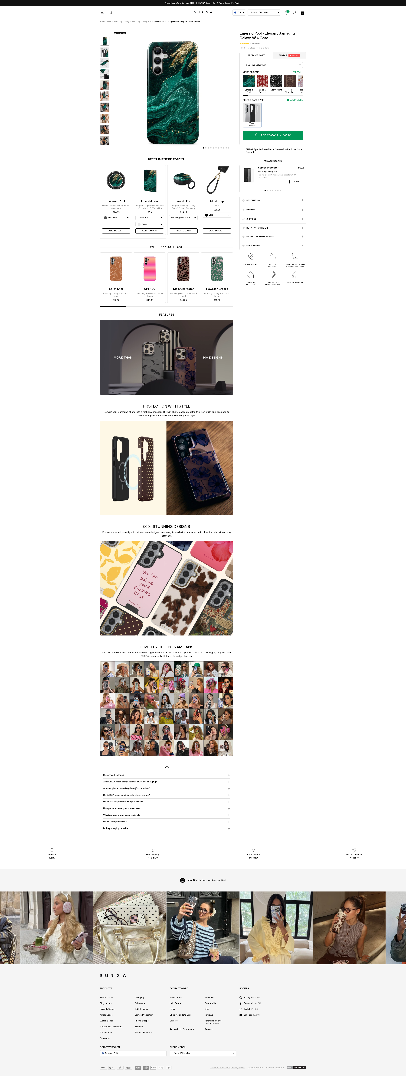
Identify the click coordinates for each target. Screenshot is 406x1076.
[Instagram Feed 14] (130, 928)
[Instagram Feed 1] (203, 928)
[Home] (203, 12)
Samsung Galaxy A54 (141, 22)
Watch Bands (106, 1021)
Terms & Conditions (220, 1068)
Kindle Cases (106, 1015)
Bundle (289, 55)
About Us (209, 997)
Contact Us (210, 1003)
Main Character (183, 289)
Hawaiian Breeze (217, 289)
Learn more (296, 100)
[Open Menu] (102, 12)
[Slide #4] (213, 148)
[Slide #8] (223, 148)
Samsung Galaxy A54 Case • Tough (116, 295)
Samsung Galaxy (121, 22)
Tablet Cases (141, 1009)
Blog (207, 1009)
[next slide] (104, 149)
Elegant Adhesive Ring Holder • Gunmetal (116, 207)
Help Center (176, 1003)
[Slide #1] (205, 148)
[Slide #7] (221, 148)
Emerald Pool (116, 201)
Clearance (105, 1038)
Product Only (256, 55)
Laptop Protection (144, 1015)
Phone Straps (142, 1021)
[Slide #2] (208, 148)
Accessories (106, 1032)
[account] (294, 12)
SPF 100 (149, 289)
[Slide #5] (216, 148)
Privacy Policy (238, 1068)
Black (217, 206)
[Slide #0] (203, 148)
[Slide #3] (211, 148)
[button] (249, 43)
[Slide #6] (218, 148)
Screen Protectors (144, 1032)
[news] (286, 12)
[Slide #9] (226, 148)
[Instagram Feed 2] (276, 928)
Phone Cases (105, 22)
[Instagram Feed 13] (56, 928)
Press (172, 1009)
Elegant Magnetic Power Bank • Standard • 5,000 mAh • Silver (150, 207)
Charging (139, 997)
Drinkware (140, 1003)
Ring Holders (106, 1003)
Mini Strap (217, 201)
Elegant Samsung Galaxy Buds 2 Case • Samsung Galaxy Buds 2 (183, 207)
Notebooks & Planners (111, 1027)
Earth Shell (116, 289)
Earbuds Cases (107, 1009)
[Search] (110, 12)
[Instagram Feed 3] (349, 928)
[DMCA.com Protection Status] (296, 1068)
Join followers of (207, 880)
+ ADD (297, 182)
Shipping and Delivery (180, 1015)
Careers (174, 1021)
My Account (176, 997)
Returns (209, 1029)
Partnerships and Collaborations (213, 1022)
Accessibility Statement (182, 1029)
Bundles (139, 1027)
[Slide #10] (228, 148)
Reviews (209, 1015)
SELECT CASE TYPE (253, 100)
